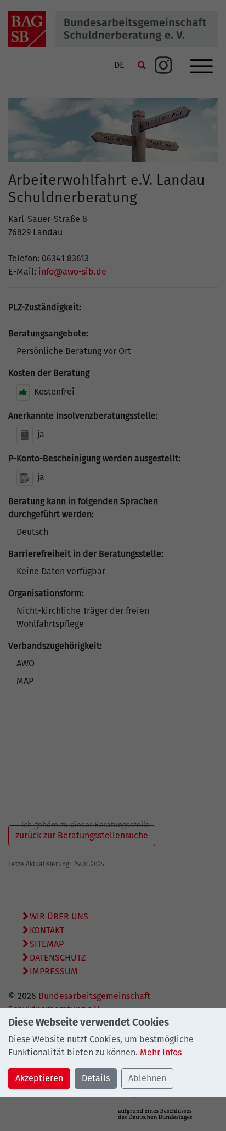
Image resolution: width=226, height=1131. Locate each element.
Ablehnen (147, 1078)
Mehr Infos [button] (161, 1052)
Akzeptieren (39, 1078)
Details (96, 1078)
